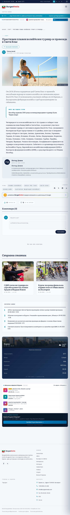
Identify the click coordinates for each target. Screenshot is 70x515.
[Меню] (66, 6)
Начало (4, 29)
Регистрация (47, 1)
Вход (41, 1)
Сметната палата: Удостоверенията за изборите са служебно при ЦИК (32, 327)
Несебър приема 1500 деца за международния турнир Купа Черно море (33, 114)
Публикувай (60, 232)
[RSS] (7, 463)
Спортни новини (7, 12)
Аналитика (39, 453)
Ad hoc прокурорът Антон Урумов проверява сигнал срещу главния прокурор (35, 310)
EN (56, 1)
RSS (40, 496)
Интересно (39, 461)
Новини (38, 469)
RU (61, 1)
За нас (40, 500)
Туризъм (4, 482)
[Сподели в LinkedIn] (62, 188)
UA (59, 1)
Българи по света (41, 459)
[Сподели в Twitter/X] (58, 188)
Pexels (65, 84)
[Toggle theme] (67, 1)
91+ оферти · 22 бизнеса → (60, 385)
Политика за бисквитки (36, 511)
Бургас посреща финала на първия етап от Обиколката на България (51, 287)
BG (54, 1)
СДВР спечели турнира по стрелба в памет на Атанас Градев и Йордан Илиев (16, 287)
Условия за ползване (24, 511)
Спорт (9, 29)
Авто (38, 456)
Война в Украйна (41, 475)
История (39, 464)
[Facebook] (3, 463)
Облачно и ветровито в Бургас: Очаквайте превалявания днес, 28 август (33, 315)
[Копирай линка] (66, 188)
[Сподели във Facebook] (54, 188)
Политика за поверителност (9, 511)
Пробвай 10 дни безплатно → (35, 422)
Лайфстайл (39, 467)
